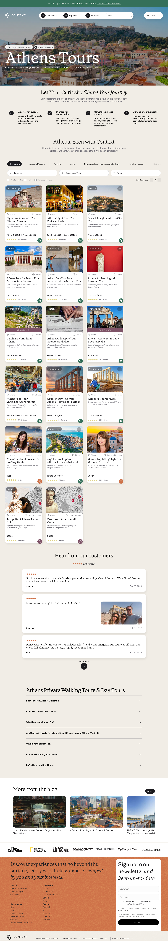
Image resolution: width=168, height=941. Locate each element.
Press (45, 901)
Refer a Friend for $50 (19, 888)
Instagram (47, 913)
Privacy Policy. (123, 910)
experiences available (44, 47)
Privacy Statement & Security (46, 938)
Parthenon (157, 164)
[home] (16, 17)
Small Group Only (17, 180)
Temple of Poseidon (136, 164)
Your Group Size (142, 180)
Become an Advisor (18, 916)
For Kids (30, 180)
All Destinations (12, 47)
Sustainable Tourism (51, 894)
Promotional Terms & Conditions (95, 938)
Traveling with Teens (45, 180)
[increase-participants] (159, 180)
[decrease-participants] (151, 180)
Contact (13, 919)
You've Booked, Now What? (21, 922)
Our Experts (47, 891)
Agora (72, 164)
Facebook (46, 907)
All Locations (14, 164)
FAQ (12, 910)
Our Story (47, 888)
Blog (12, 907)
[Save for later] (38, 188)
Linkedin (46, 916)
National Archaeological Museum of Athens (101, 164)
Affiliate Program (17, 891)
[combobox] (32, 173)
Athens (28, 47)
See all (150, 791)
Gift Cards (14, 894)
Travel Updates (16, 913)
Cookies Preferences (120, 938)
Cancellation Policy (69, 938)
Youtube (46, 919)
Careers (46, 898)
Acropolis (57, 164)
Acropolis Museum (37, 164)
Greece (21, 47)
